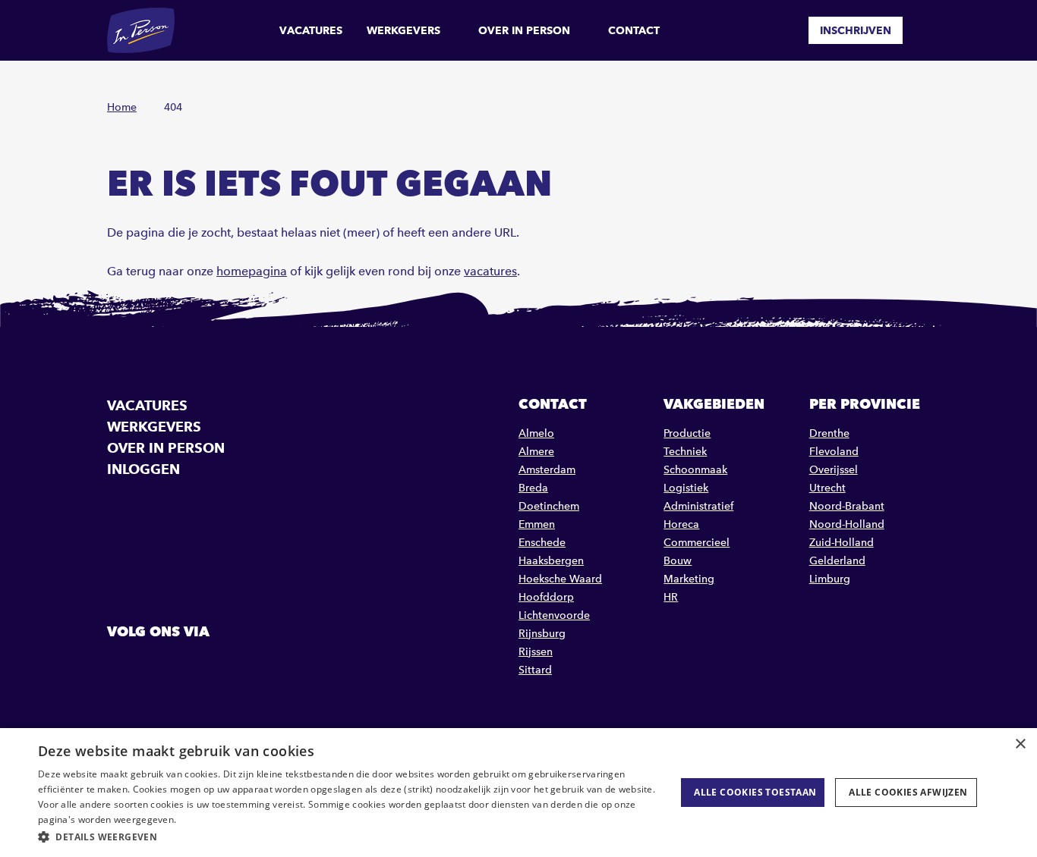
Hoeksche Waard (560, 579)
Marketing (688, 579)
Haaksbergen (551, 560)
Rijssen (535, 651)
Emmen (536, 524)
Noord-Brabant (846, 506)
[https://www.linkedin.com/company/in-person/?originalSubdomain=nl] (159, 666)
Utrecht (827, 488)
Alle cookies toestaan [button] (755, 792)
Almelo (536, 433)
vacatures (490, 271)
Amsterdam (546, 469)
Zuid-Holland (841, 542)
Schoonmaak (695, 469)
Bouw (677, 560)
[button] (347, 836)
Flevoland (834, 451)
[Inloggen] (924, 30)
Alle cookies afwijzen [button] (908, 792)
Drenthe (829, 433)
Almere (536, 451)
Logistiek (685, 488)
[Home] (141, 30)
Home (122, 107)
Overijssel (833, 469)
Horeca (681, 524)
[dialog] (518, 792)
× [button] (1020, 744)
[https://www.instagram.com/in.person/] (198, 666)
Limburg (829, 579)
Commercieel (696, 542)
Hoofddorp (546, 597)
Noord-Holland (846, 524)
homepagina (251, 271)
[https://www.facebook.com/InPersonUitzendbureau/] (120, 666)
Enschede (542, 542)
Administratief (698, 506)
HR (670, 597)
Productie (687, 433)
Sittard (535, 670)
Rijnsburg (542, 633)
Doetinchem (548, 506)
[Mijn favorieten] (785, 30)
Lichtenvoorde (554, 615)
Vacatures (310, 30)
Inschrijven (855, 30)
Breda (533, 488)
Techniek (685, 451)
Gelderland (837, 560)
